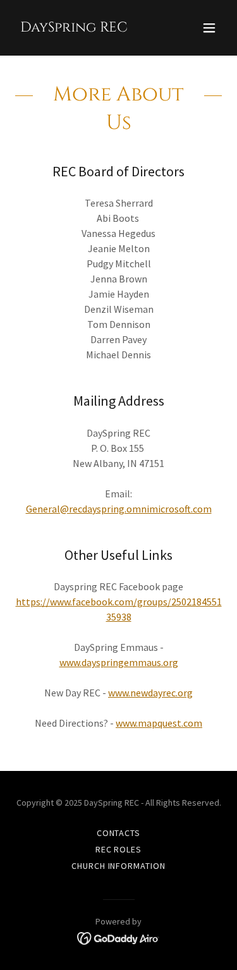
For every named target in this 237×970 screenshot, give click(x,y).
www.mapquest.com (159, 723)
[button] (209, 27)
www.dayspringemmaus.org (118, 662)
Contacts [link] (119, 833)
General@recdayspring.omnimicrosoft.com (119, 508)
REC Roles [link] (118, 849)
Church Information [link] (118, 865)
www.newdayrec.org (150, 692)
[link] (74, 27)
